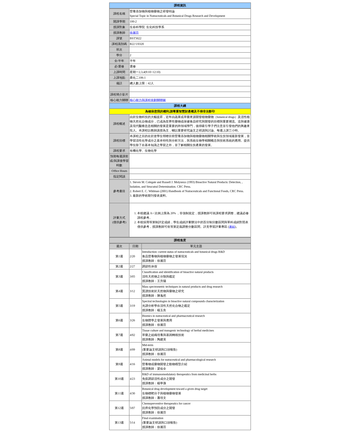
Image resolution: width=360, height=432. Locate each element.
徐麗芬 (134, 32)
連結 (232, 226)
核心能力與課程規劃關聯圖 (148, 100)
